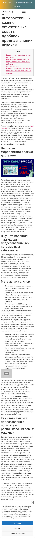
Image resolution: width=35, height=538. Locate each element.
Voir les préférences (17, 533)
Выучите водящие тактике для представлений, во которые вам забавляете (18, 62)
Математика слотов (13, 66)
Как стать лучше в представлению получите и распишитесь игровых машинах (19, 71)
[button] (32, 502)
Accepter (17, 523)
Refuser (17, 528)
